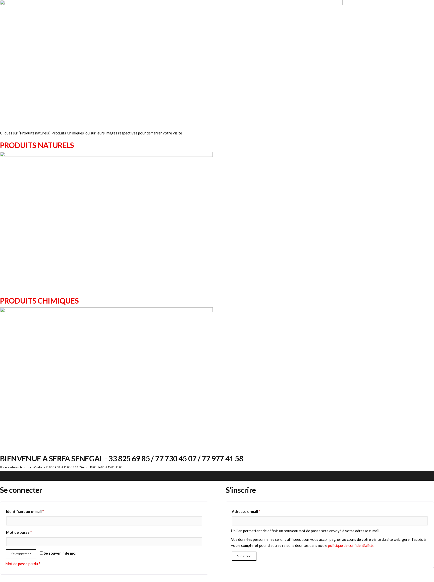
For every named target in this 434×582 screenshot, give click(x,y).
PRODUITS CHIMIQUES (39, 300)
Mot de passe (29, 532)
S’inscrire (244, 556)
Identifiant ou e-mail (35, 511)
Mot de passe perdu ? (22, 563)
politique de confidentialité (350, 545)
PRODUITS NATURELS (37, 145)
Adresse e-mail (256, 511)
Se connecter (21, 554)
